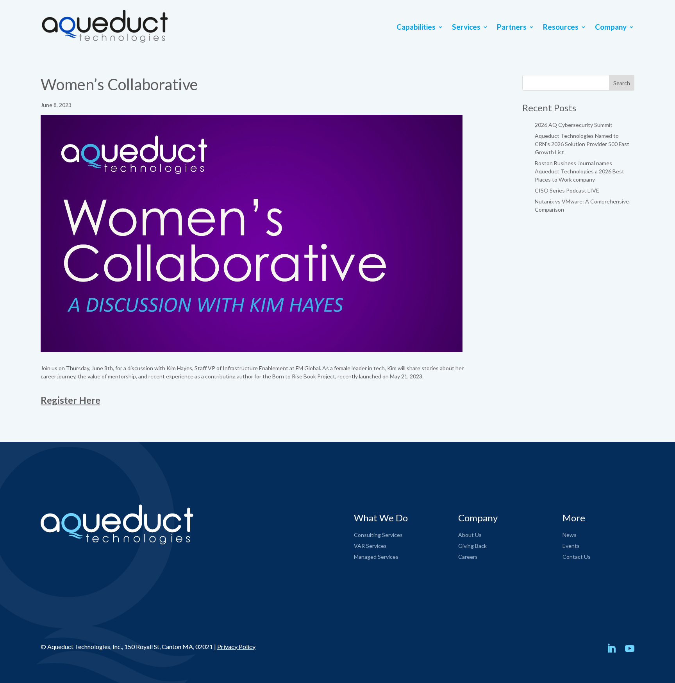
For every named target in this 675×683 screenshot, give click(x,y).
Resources (561, 27)
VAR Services (370, 545)
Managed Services (376, 556)
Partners (512, 27)
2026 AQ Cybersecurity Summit (573, 124)
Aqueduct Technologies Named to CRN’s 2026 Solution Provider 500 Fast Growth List (582, 143)
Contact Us (576, 556)
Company (611, 27)
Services (466, 27)
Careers (468, 556)
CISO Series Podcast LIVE (567, 190)
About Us (470, 534)
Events (571, 545)
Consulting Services (378, 534)
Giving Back (472, 545)
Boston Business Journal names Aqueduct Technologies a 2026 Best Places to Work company (579, 171)
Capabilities (416, 27)
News (569, 534)
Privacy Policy (236, 646)
